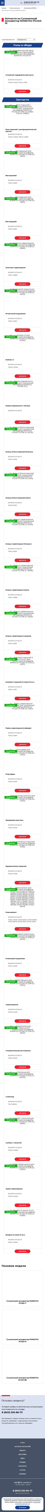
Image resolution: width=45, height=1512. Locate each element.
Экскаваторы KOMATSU (30, 8)
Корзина (22, 1474)
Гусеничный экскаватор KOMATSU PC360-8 (22, 1340)
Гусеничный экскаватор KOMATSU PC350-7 (22, 1302)
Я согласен (22, 1507)
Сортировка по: (8, 39)
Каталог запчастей (15, 8)
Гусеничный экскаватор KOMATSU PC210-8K (22, 1379)
